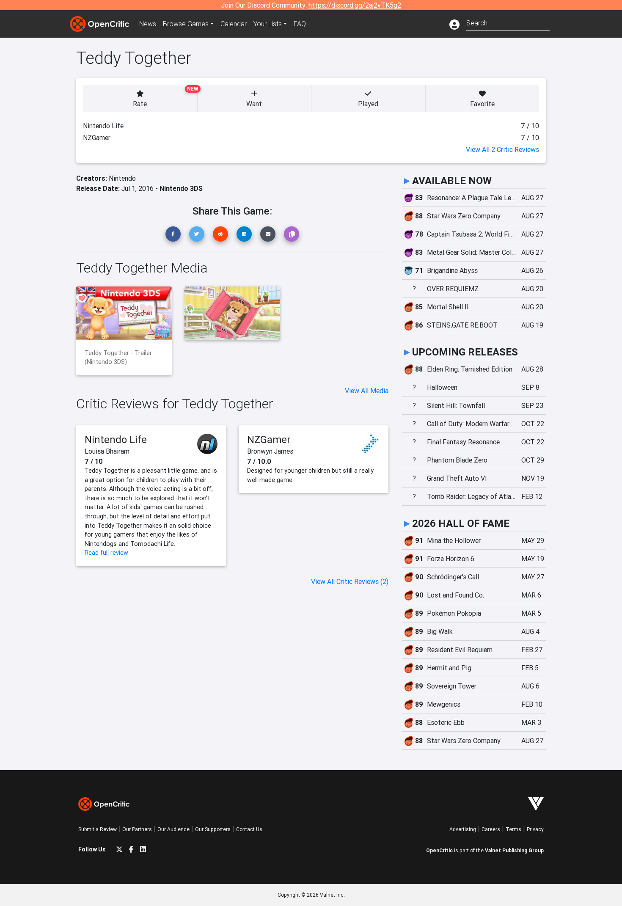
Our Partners (137, 829)
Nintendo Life (116, 439)
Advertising (462, 829)
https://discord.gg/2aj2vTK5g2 (354, 5)
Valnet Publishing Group (514, 850)
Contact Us (249, 829)
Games (186, 23)
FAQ (300, 23)
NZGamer (269, 439)
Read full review (106, 552)
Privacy (535, 829)
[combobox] (508, 22)
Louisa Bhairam (107, 451)
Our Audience (173, 829)
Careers (491, 829)
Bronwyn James (270, 451)
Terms (513, 829)
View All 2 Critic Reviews (502, 149)
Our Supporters (213, 829)
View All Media (366, 390)
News (147, 23)
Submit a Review (97, 829)
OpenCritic (439, 850)
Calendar (233, 23)
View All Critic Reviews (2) (349, 581)
